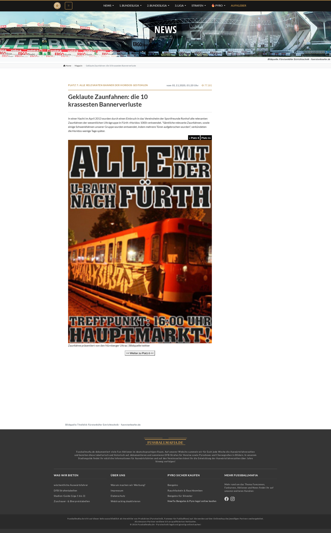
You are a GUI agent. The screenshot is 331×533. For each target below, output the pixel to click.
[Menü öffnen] (68, 5)
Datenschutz (118, 495)
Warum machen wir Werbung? (128, 484)
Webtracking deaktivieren (125, 501)
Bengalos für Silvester (180, 495)
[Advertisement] (140, 382)
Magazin (78, 65)
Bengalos (173, 484)
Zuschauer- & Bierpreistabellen (72, 501)
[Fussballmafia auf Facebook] (226, 499)
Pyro (219, 5)
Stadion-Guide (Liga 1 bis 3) (69, 495)
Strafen (198, 5)
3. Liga (179, 5)
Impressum (117, 490)
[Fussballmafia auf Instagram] (232, 499)
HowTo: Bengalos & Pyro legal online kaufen (192, 501)
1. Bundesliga (129, 5)
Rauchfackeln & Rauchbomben (185, 490)
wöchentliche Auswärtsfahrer (71, 484)
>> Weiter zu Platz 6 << (140, 353)
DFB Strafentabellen (65, 490)
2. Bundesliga (157, 5)
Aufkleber (238, 5)
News (107, 5)
